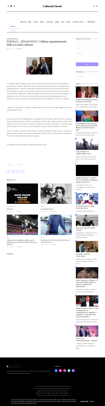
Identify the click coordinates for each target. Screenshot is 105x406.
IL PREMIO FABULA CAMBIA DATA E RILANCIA (85, 207)
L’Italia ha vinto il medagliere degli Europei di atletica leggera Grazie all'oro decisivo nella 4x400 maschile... (22, 242)
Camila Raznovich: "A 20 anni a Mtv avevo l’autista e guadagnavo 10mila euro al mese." (87, 180)
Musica (42, 237)
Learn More (84, 401)
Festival (10, 164)
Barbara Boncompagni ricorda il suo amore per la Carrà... (86, 101)
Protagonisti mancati (47, 209)
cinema (42, 206)
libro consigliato (11, 206)
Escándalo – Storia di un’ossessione (83, 255)
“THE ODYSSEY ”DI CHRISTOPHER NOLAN (83, 153)
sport (8, 237)
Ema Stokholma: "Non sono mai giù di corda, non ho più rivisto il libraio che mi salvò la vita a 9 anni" (87, 127)
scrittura (19, 164)
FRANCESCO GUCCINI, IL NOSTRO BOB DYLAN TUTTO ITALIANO (55, 241)
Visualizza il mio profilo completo (12, 29)
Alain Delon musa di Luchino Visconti (85, 229)
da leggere (10, 209)
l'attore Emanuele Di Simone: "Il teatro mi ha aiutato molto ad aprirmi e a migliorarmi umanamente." (86, 283)
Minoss (13, 26)
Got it (92, 401)
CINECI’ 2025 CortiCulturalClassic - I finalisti (86, 340)
